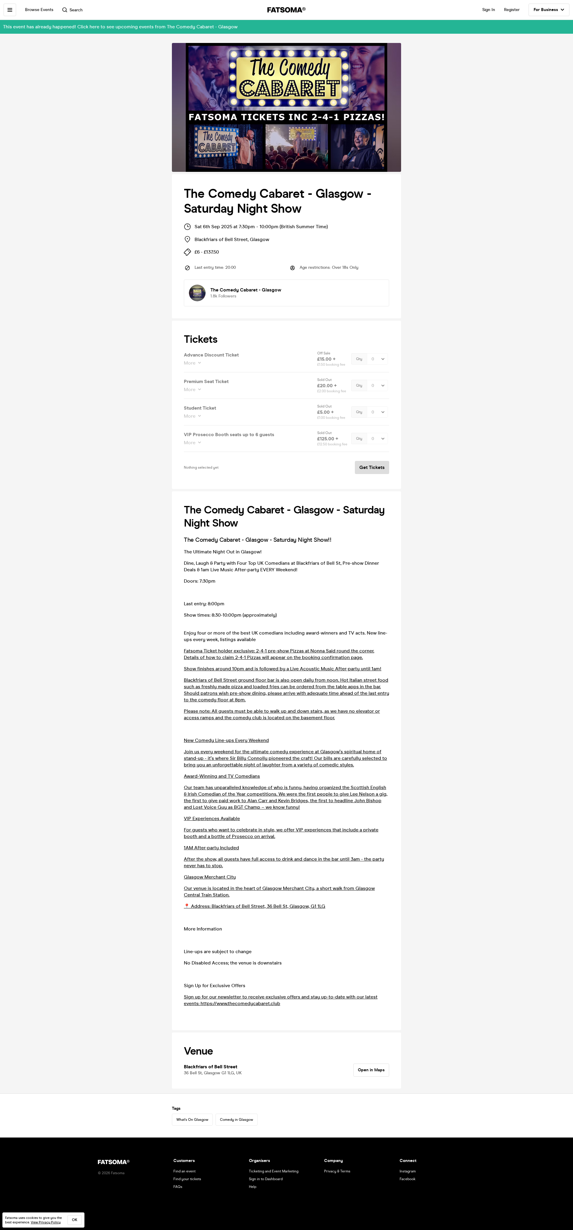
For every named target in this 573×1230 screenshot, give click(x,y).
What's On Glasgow (192, 1120)
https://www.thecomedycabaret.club (240, 1003)
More (189, 363)
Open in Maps (371, 1069)
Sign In (488, 9)
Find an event (184, 1171)
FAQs (177, 1187)
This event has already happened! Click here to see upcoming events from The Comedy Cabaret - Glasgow (120, 27)
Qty (359, 359)
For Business (546, 9)
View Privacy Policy (46, 1222)
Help (252, 1187)
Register (512, 9)
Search (76, 10)
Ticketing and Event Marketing (273, 1171)
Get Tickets (372, 467)
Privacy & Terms (337, 1171)
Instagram (408, 1171)
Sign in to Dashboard (266, 1179)
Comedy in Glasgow (236, 1120)
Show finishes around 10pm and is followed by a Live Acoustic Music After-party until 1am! (282, 669)
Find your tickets (187, 1179)
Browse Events (39, 9)
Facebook (407, 1179)
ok (74, 1220)
